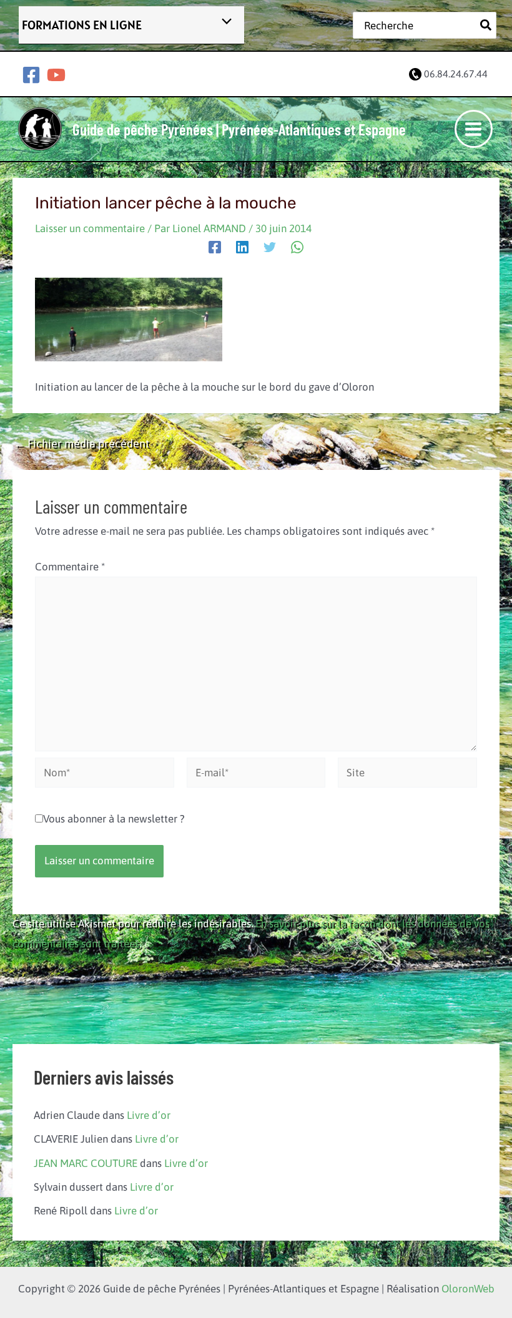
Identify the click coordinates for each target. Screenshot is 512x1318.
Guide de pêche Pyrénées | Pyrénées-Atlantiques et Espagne (239, 129)
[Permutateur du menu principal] (474, 129)
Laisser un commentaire (90, 228)
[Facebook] (31, 75)
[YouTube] (56, 75)
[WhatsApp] (297, 246)
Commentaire (70, 566)
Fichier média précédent (81, 443)
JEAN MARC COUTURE (85, 1163)
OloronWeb (468, 1288)
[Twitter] (269, 246)
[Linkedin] (242, 246)
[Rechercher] (486, 24)
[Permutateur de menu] (223, 22)
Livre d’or (148, 1115)
